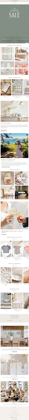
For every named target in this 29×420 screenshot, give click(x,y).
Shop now (4, 130)
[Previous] (26, 43)
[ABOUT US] (14, 391)
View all (14, 265)
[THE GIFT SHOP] (14, 364)
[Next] (27, 43)
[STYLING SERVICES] (14, 336)
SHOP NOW (4, 234)
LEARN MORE (14, 351)
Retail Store (14, 412)
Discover (14, 407)
